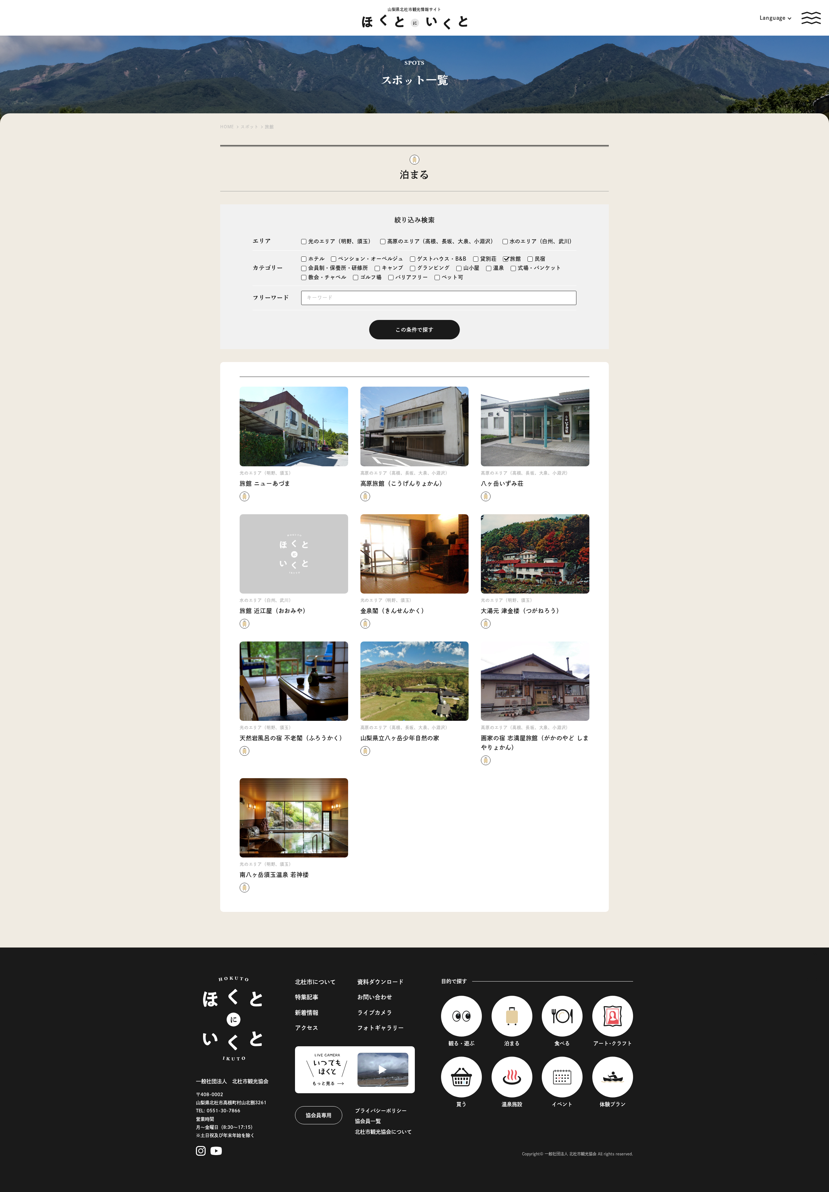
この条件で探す (414, 329)
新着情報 (306, 1013)
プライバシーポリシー (381, 1110)
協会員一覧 (368, 1121)
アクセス (306, 1028)
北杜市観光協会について (383, 1131)
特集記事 (306, 997)
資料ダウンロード (380, 982)
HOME (227, 127)
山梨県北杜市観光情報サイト (414, 9)
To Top (812, 978)
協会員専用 (319, 1115)
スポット (249, 127)
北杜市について (315, 982)
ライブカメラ (374, 1013)
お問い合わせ (374, 997)
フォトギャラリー (380, 1028)
